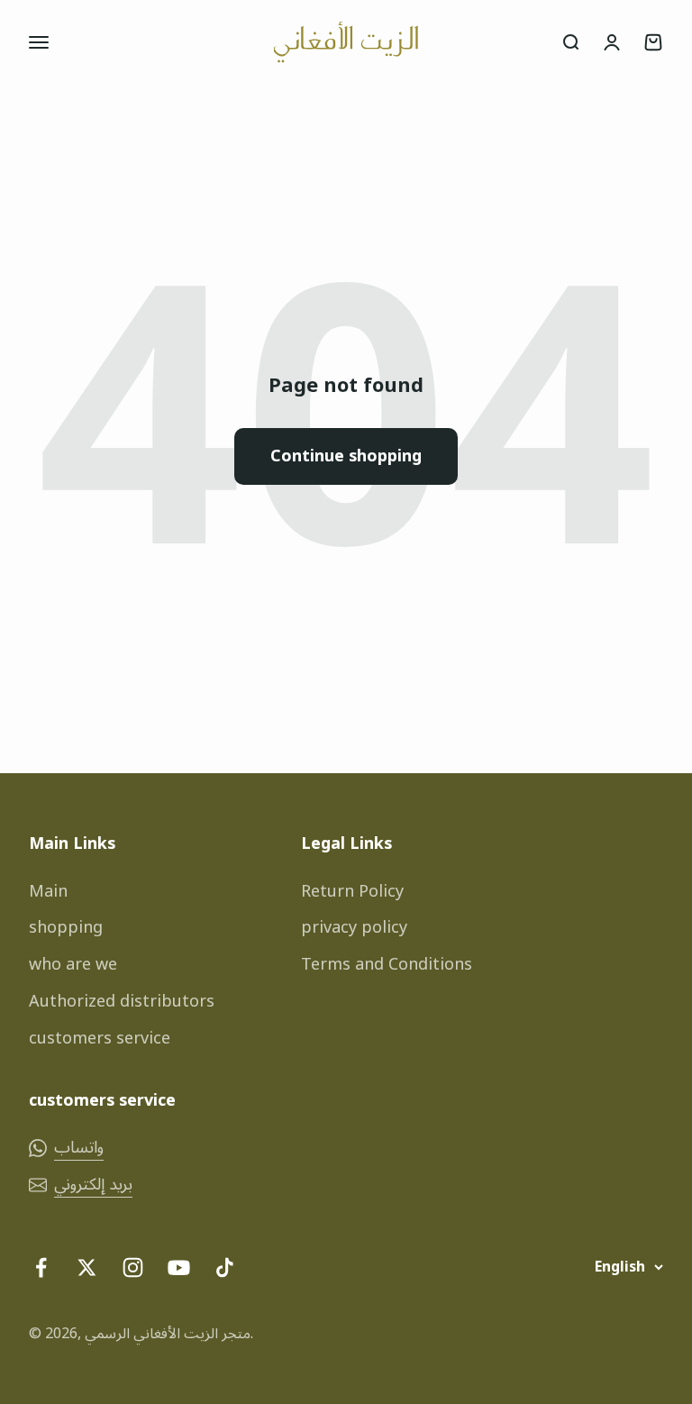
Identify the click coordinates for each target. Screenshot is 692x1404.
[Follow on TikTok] (225, 1267)
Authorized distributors (121, 1002)
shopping (66, 928)
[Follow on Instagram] (133, 1267)
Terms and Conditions (386, 965)
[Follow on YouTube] (179, 1267)
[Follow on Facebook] (41, 1267)
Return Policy (352, 892)
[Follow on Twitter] (87, 1267)
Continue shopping (346, 456)
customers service (99, 1039)
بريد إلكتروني (93, 1185)
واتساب (79, 1148)
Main (48, 892)
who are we (73, 965)
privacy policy (354, 928)
